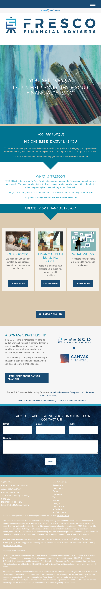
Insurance (57, 494)
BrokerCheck (63, 515)
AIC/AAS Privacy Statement (73, 401)
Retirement (57, 485)
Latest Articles (58, 506)
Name (6, 424)
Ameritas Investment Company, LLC (67, 392)
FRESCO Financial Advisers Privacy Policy (36, 401)
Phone (72, 424)
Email (39, 424)
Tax (54, 497)
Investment (57, 488)
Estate (55, 491)
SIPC (12, 561)
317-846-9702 (74, 41)
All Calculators (59, 512)
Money (55, 500)
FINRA (6, 561)
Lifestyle (56, 503)
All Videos (57, 509)
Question (7, 438)
